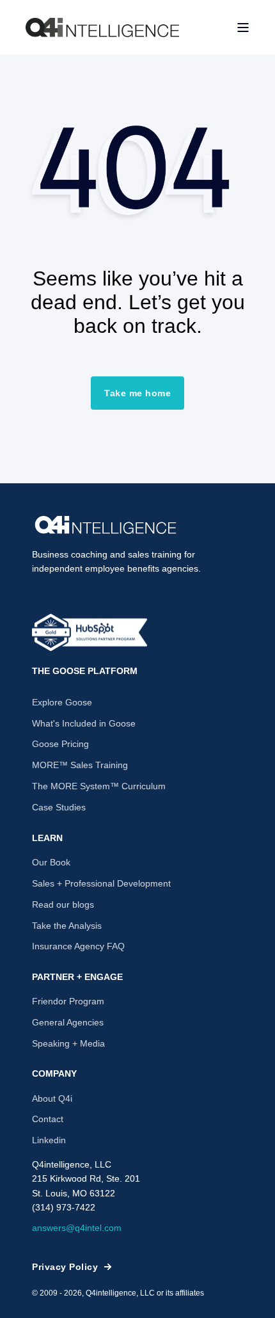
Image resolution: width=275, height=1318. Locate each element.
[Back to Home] (102, 26)
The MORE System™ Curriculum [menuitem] (99, 786)
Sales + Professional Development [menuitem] (101, 883)
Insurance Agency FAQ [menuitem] (78, 946)
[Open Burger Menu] (243, 27)
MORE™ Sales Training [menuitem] (80, 765)
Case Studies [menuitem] (59, 807)
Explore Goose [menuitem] (62, 702)
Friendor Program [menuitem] (68, 1001)
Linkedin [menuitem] (49, 1140)
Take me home (137, 393)
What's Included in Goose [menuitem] (84, 723)
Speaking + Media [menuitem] (68, 1043)
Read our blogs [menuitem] (63, 904)
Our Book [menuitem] (51, 862)
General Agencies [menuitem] (68, 1022)
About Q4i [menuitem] (52, 1098)
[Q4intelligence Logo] (105, 525)
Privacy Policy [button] (65, 1267)
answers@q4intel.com (77, 1228)
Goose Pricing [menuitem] (60, 744)
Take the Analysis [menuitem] (67, 925)
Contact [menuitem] (47, 1119)
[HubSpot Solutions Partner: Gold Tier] (89, 632)
